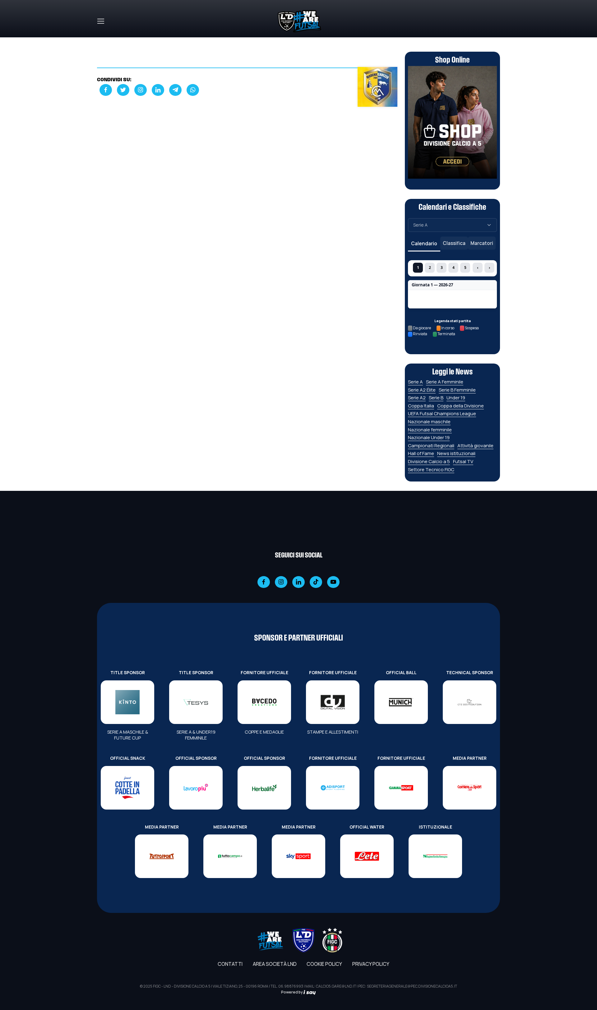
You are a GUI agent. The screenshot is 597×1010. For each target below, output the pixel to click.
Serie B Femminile (457, 390)
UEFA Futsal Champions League (442, 413)
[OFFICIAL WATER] (367, 856)
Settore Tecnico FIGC (431, 469)
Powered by (292, 992)
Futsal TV (463, 461)
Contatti (230, 964)
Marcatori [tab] (481, 243)
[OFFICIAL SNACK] (127, 788)
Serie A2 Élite (422, 390)
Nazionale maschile (429, 421)
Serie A (415, 381)
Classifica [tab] (454, 243)
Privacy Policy (370, 964)
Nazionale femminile (430, 429)
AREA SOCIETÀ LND (275, 964)
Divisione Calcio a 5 (429, 461)
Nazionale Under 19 (429, 437)
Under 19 (456, 397)
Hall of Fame (421, 453)
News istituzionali (456, 453)
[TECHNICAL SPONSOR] (469, 702)
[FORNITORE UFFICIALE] (264, 702)
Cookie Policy (324, 964)
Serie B (436, 397)
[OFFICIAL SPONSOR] (196, 788)
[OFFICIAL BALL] (401, 702)
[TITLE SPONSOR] (127, 702)
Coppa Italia (421, 405)
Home (104, 41)
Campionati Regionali (431, 445)
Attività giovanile (475, 445)
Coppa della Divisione (460, 405)
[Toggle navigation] (100, 21)
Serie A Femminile (444, 381)
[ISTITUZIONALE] (435, 856)
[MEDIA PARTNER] (469, 788)
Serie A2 (417, 397)
